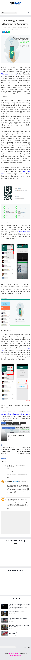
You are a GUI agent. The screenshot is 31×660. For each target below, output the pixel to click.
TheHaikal (9, 481)
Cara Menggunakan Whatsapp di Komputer (16, 436)
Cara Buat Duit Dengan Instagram (16, 611)
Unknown (10, 499)
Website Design (13, 653)
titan (8, 465)
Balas (8, 477)
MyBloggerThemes (15, 655)
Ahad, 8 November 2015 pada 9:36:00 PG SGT (16, 466)
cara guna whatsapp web (16, 27)
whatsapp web (16, 29)
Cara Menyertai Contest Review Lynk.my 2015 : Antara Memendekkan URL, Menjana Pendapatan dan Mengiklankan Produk (19, 606)
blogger (4, 458)
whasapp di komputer (7, 29)
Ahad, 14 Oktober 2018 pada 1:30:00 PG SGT (17, 500)
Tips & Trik (25, 27)
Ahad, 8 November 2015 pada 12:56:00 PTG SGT (17, 482)
